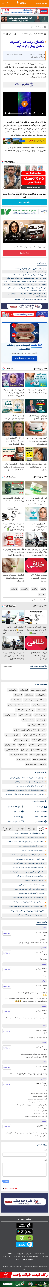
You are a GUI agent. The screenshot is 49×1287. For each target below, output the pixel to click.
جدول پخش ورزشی (13, 821)
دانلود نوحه (22, 744)
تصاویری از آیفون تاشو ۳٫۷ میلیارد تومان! (31, 893)
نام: (45, 1150)
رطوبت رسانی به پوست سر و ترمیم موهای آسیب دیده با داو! (25, 284)
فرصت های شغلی (32, 1256)
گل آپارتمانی (41, 719)
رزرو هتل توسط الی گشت (25, 710)
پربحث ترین (5, 829)
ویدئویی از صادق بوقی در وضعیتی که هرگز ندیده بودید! (24, 794)
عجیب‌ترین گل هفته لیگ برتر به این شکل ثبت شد (27, 855)
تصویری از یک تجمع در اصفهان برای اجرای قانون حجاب (26, 906)
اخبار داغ (29, 829)
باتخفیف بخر (24, 202)
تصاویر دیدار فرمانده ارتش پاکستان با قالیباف (30, 915)
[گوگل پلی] (24, 1232)
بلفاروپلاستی (12, 690)
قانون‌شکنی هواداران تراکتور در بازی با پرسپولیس (28, 867)
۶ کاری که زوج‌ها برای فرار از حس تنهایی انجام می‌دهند (27, 911)
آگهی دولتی (7, 1256)
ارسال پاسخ (7, 933)
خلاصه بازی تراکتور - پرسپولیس (33, 880)
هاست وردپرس (10, 744)
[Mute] (8, 187)
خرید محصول (24, 253)
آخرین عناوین (41, 829)
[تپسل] (3, 162)
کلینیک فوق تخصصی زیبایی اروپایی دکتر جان (30, 729)
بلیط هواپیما (24, 690)
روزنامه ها (40, 806)
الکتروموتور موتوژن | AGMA (36, 764)
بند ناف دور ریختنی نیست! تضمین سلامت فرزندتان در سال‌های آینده (27, 295)
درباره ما (10, 1253)
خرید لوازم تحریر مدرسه (18, 754)
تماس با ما (44, 1256)
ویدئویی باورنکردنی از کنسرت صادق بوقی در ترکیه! (26, 777)
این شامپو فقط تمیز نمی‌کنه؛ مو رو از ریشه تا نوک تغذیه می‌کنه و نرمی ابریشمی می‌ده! (27, 289)
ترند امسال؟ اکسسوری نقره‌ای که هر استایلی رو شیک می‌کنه (25, 281)
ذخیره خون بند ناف (39, 739)
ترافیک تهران (39, 816)
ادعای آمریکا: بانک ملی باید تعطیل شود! (31, 846)
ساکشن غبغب (41, 695)
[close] (2, 1270)
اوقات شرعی (39, 821)
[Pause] (4, 187)
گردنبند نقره (18, 695)
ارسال (6, 1181)
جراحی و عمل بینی (23, 759)
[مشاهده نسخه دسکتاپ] (3, 3)
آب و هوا (17, 811)
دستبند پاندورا (16, 700)
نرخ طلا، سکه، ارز (14, 806)
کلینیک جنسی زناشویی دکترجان (35, 734)
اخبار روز (29, 1253)
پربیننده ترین (17, 829)
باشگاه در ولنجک (28, 719)
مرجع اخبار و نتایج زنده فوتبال (18, 705)
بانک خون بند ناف (39, 759)
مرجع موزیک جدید (39, 705)
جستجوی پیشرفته (27, 1259)
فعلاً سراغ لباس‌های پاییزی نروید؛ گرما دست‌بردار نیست (27, 872)
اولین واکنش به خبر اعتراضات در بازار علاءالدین (29, 859)
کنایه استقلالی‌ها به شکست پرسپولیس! (32, 850)
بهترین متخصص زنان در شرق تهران (33, 749)
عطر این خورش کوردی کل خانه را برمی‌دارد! (30, 876)
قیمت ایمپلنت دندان (38, 690)
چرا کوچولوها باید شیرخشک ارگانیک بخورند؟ (30, 299)
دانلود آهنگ (41, 710)
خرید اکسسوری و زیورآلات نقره (35, 700)
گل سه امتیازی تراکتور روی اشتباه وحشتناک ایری (28, 897)
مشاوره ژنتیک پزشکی (12, 734)
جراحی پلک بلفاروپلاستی (37, 724)
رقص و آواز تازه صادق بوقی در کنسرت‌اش (29, 782)
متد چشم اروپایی (10, 714)
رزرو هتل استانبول (25, 714)
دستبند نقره (29, 695)
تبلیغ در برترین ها (19, 1256)
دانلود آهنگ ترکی (11, 749)
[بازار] (24, 1238)
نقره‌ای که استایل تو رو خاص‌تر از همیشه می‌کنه (29, 275)
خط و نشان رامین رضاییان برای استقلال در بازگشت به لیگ (25, 841)
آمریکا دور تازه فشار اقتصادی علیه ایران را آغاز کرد (29, 863)
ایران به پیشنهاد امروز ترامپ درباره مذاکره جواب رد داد (27, 837)
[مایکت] (24, 1245)
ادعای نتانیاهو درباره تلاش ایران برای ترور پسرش (29, 889)
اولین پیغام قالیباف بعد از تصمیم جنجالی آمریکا (29, 833)
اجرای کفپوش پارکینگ (38, 754)
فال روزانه (17, 816)
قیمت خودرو (39, 811)
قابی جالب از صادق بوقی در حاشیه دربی (30, 786)
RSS (17, 1259)
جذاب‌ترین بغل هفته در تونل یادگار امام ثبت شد (28, 902)
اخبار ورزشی (20, 1253)
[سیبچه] (24, 1226)
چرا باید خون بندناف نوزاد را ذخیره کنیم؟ (32, 272)
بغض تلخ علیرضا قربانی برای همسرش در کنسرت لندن (25, 790)
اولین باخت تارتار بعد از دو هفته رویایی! (31, 885)
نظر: (45, 1160)
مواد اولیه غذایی (40, 714)
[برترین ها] (21, 3)
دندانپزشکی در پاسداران (37, 744)
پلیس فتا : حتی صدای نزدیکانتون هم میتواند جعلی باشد (26, 278)
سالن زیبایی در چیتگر (22, 739)
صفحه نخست (39, 1253)
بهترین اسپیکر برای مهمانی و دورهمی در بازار (30, 268)
